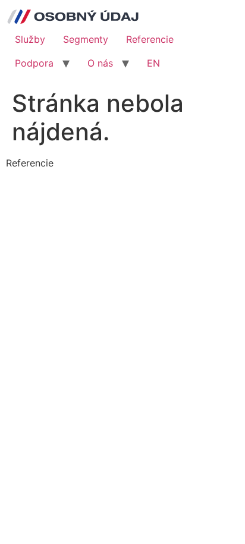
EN (153, 63)
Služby (30, 39)
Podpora (34, 63)
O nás (100, 63)
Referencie (150, 39)
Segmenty (85, 39)
